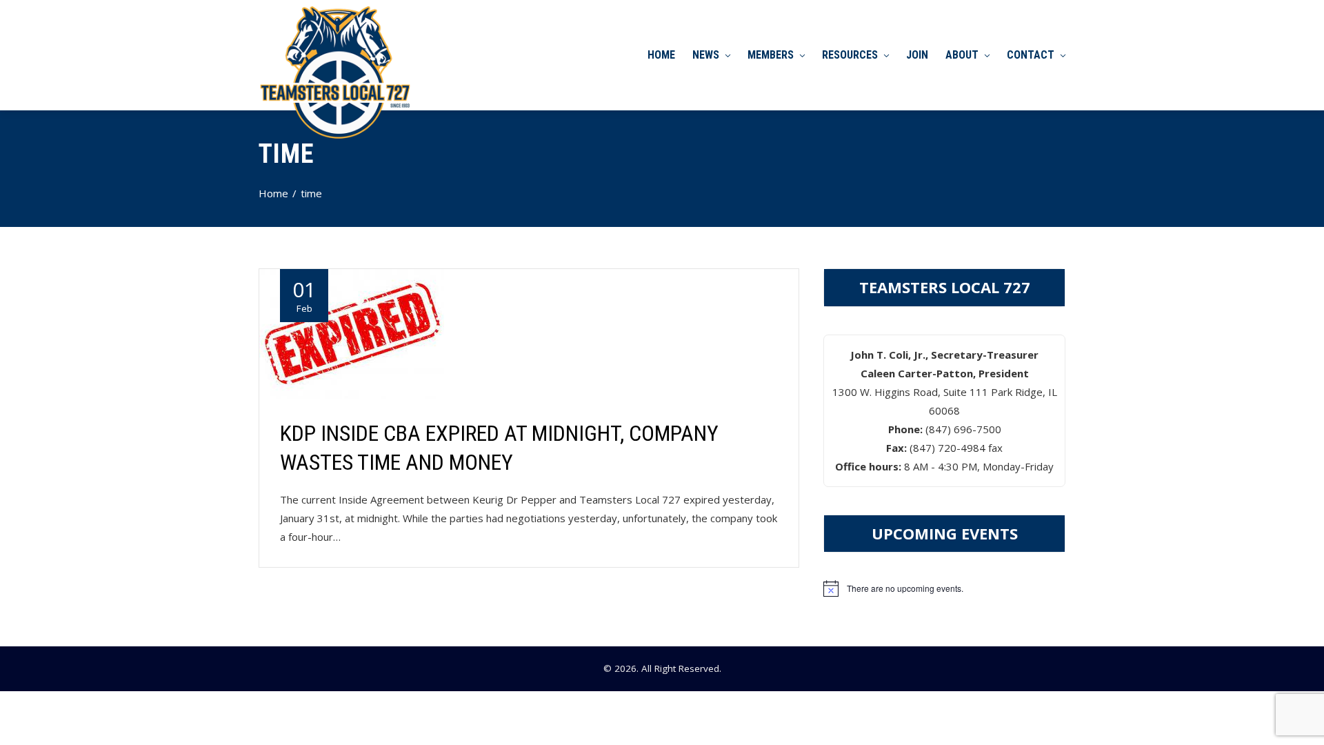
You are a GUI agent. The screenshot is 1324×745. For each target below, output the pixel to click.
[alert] (944, 588)
